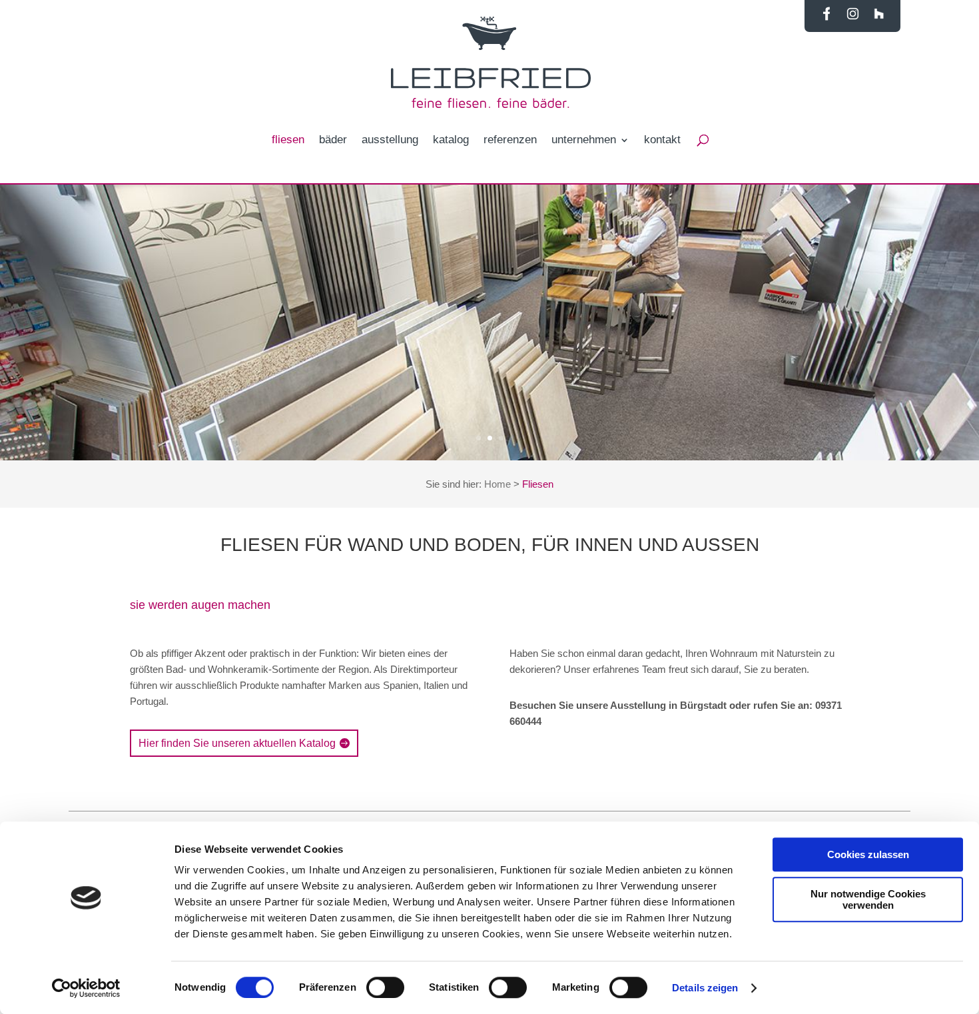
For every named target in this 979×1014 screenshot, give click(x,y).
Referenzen (510, 140)
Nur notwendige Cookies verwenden (868, 899)
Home (497, 484)
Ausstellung (390, 140)
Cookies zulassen (868, 854)
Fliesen (288, 140)
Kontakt (662, 140)
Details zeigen (705, 987)
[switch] (385, 987)
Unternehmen (583, 140)
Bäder (333, 140)
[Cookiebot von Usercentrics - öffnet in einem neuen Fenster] (86, 988)
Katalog (451, 140)
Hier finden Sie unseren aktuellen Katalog (237, 743)
